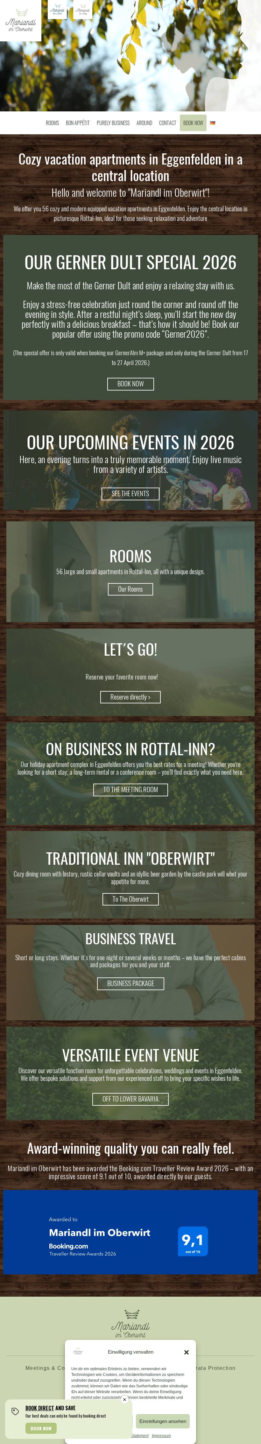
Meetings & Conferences (58, 1368)
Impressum (161, 1435)
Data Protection (215, 1368)
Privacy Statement (133, 1435)
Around (144, 123)
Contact (167, 123)
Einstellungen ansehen (162, 1421)
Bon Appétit (78, 123)
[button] (186, 1352)
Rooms (52, 123)
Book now (193, 123)
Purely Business (113, 123)
